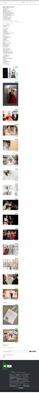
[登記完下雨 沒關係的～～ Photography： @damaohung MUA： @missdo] (12, 384)
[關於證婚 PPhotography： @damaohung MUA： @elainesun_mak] (19, 384)
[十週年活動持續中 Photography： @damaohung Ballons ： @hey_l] (26, 384)
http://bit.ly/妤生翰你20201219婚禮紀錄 (7, 17)
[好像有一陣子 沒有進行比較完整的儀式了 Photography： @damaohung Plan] (19, 377)
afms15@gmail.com (10, 354)
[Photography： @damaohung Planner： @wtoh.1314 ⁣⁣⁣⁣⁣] (12, 377)
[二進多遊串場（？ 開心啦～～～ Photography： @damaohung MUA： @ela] (26, 377)
